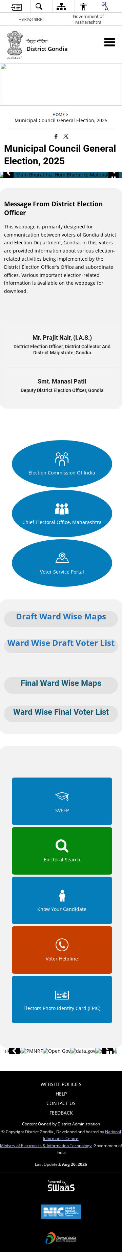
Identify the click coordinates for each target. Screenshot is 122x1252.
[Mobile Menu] (110, 42)
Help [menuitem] (61, 1093)
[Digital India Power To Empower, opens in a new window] (61, 1239)
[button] (8, 173)
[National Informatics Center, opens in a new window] (61, 1212)
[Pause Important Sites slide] (109, 1054)
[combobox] (105, 6)
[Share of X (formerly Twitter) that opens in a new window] (66, 136)
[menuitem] (16, 6)
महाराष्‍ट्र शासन (31, 19)
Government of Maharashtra (88, 19)
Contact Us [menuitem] (61, 1103)
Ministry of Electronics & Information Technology (46, 1145)
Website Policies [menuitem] (61, 1084)
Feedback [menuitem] (61, 1112)
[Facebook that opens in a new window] (56, 136)
